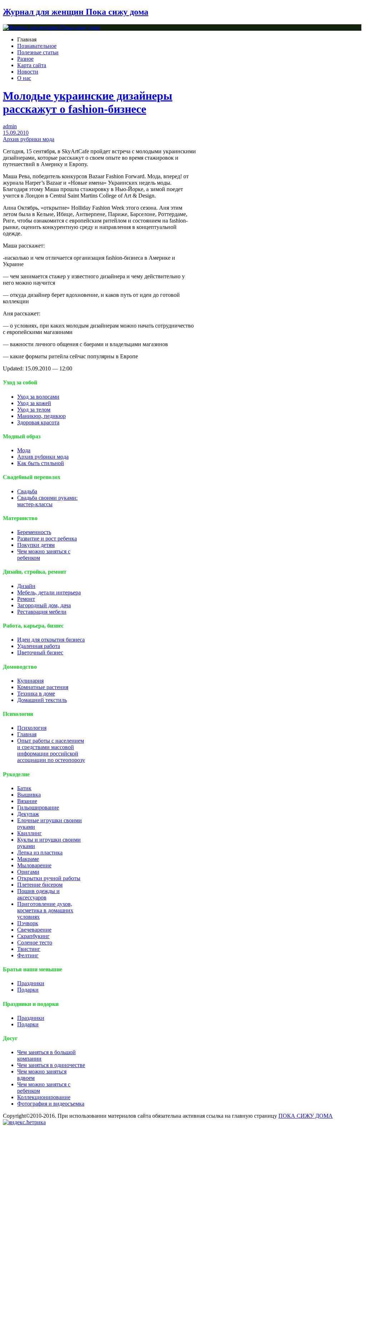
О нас (24, 78)
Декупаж (28, 814)
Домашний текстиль (42, 700)
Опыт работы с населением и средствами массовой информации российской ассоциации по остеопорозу (51, 750)
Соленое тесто (34, 942)
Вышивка (29, 795)
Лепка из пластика (40, 852)
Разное (25, 59)
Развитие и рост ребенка (47, 538)
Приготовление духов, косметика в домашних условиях (45, 910)
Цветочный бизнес (40, 652)
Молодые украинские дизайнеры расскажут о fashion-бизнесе (87, 102)
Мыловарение (34, 865)
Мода (23, 450)
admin (10, 126)
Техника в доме (36, 694)
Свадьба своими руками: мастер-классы (47, 501)
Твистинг (28, 949)
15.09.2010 (16, 133)
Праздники (30, 983)
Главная (26, 734)
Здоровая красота (38, 422)
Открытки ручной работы (48, 878)
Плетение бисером (40, 885)
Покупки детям (36, 545)
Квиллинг (29, 833)
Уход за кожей (34, 403)
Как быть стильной (40, 463)
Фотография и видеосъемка (50, 1104)
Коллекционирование (43, 1097)
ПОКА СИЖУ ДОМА (305, 1116)
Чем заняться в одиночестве (51, 1065)
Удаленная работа (38, 646)
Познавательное (36, 46)
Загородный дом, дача (44, 605)
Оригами (28, 872)
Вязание (27, 801)
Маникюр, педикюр (41, 416)
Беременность (34, 532)
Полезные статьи (38, 52)
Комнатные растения (42, 687)
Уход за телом (33, 410)
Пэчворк (27, 923)
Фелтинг (28, 955)
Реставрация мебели (41, 612)
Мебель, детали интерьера (49, 592)
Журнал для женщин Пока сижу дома (75, 11)
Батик (24, 788)
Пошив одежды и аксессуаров (38, 894)
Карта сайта (31, 65)
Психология (31, 728)
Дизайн (26, 586)
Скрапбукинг (33, 936)
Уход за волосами (38, 397)
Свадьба (27, 491)
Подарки (28, 990)
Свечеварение (34, 930)
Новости (27, 72)
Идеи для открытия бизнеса (51, 640)
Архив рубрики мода (28, 139)
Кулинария (30, 681)
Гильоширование (38, 807)
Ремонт (26, 599)
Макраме (28, 859)
